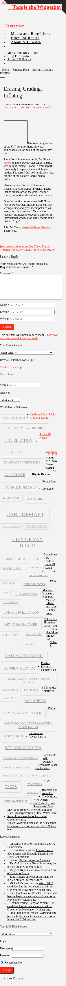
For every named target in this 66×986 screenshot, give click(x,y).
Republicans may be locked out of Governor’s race (31, 865)
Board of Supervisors (22, 462)
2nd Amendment (14, 417)
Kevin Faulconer (20, 624)
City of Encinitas (36, 526)
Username (6, 948)
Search (4, 385)
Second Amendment (17, 767)
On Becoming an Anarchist (34, 860)
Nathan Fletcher (24, 656)
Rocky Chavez (10, 690)
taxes (11, 787)
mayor (31, 643)
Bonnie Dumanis (20, 487)
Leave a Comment (43, 108)
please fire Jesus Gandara (36, 227)
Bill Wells (12, 452)
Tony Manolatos (15, 801)
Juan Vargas (10, 602)
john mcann (22, 246)
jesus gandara (8, 246)
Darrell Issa (12, 568)
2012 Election (18, 440)
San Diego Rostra (23, 747)
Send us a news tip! (11, 367)
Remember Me (13, 962)
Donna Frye (34, 568)
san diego (35, 701)
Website (4, 318)
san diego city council (23, 712)
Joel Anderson (26, 594)
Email (4, 311)
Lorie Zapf (10, 635)
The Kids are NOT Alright (45, 798)
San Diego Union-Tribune (20, 758)
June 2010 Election (21, 612)
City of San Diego (27, 542)
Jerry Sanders (34, 584)
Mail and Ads (34, 634)
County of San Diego (21, 559)
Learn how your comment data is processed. (29, 336)
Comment (7, 273)
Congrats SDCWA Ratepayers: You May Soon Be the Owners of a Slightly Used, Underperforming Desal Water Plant (31, 808)
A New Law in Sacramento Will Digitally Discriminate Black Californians (30, 853)
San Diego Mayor (13, 736)
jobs (5, 592)
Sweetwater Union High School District (32, 249)
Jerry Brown (9, 583)
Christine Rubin (11, 526)
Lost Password (15, 978)
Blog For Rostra (39, 417)
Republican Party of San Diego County (28, 680)
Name (4, 304)
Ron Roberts (31, 690)
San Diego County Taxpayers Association (28, 725)
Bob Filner (14, 475)
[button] (12, 26)
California (37, 499)
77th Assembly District (24, 428)
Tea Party (32, 792)
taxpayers (34, 784)
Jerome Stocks (38, 575)
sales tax (9, 698)
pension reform (19, 668)
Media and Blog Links (43, 414)
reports (8, 162)
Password (5, 955)
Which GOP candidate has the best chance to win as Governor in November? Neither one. (31, 826)
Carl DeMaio (24, 514)
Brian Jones (11, 497)
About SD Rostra (45, 436)
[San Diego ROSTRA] (14, 44)
